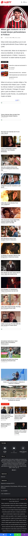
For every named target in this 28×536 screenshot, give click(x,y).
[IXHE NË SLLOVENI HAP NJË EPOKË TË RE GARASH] (4, 66)
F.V (2, 37)
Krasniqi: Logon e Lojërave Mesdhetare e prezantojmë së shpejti (21, 432)
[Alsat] (6, 2)
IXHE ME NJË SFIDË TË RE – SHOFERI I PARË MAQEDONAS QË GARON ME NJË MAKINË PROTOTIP (18, 75)
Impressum (3, 476)
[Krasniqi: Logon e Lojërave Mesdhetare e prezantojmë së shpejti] (21, 425)
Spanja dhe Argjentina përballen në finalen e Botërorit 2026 (6, 425)
